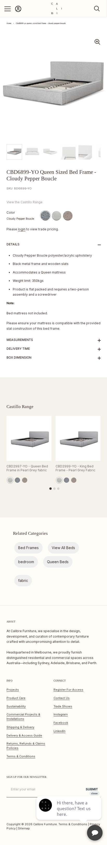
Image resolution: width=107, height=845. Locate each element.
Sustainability (16, 706)
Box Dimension (18, 357)
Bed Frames (28, 547)
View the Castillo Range (24, 202)
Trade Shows (63, 706)
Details (12, 244)
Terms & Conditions (20, 756)
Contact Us (62, 698)
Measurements (19, 340)
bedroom (26, 562)
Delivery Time (18, 349)
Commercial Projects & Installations (23, 717)
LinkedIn (59, 731)
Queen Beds (58, 562)
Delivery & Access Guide (24, 735)
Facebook (61, 723)
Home (8, 23)
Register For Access (68, 689)
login (21, 229)
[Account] (18, 11)
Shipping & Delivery (20, 727)
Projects (12, 689)
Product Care (15, 698)
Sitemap (24, 828)
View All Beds (63, 547)
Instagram (61, 714)
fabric (23, 580)
